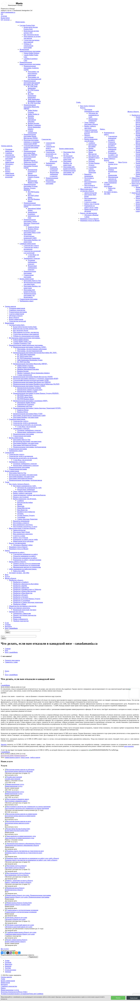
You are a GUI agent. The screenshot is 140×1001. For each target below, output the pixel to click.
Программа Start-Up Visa (32, 280)
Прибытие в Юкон (19, 604)
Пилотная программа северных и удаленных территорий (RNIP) (32, 142)
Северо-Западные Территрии (92, 170)
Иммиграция (20, 22)
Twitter (7, 960)
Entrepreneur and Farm (24, 406)
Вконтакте (8, 964)
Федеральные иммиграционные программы (30, 50)
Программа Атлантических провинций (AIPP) (30, 236)
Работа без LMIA (111, 189)
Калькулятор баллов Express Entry (31, 28)
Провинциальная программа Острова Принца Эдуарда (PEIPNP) (31, 187)
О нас (7, 623)
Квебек (90, 148)
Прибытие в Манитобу (21, 587)
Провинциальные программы (30, 272)
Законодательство (90, 193)
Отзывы (8, 624)
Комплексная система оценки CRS (31, 32)
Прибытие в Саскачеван (21, 600)
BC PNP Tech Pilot (34, 103)
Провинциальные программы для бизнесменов (30, 295)
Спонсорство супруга (31, 245)
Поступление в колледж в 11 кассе (90, 186)
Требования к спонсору (32, 258)
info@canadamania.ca (8, 12)
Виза (120, 162)
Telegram (8, 972)
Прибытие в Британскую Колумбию (26, 584)
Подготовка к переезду (89, 179)
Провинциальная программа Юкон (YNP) (32, 231)
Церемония (17, 617)
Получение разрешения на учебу (91, 110)
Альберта (91, 143)
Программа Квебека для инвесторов (67, 163)
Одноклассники (10, 970)
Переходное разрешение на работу (112, 149)
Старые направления (32, 131)
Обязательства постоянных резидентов (22, 606)
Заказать (4, 744)
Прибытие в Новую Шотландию (24, 591)
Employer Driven (33, 227)
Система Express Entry (27, 25)
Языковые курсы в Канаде (89, 218)
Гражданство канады (16, 611)
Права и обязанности (20, 619)
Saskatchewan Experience (32, 213)
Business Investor (33, 123)
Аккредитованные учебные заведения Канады (91, 131)
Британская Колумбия (92, 145)
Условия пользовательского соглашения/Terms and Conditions (22, 994)
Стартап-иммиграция (9, 161)
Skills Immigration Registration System (34, 100)
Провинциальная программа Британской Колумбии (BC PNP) (32, 82)
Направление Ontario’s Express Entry (33, 177)
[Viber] (10, 953)
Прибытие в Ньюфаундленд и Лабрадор (27, 589)
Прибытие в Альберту (21, 582)
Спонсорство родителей (9, 176)
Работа (102, 129)
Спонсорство (47, 139)
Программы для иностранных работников (33, 73)
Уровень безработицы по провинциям (26, 565)
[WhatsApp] (13, 953)
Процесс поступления (88, 136)
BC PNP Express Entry (24, 356)
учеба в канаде (35, 757)
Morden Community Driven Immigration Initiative (34, 127)
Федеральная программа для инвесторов (32, 283)
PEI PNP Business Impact (25, 399)
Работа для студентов (91, 204)
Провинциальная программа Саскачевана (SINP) (32, 204)
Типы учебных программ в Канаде (91, 123)
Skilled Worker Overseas (33, 111)
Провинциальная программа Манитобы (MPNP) (31, 106)
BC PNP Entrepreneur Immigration (32, 95)
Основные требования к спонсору (32, 262)
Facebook (8, 962)
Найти (7, 632)
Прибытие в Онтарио (20, 597)
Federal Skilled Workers (31, 53)
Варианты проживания (88, 175)
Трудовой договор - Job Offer (19, 573)
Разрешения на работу (17, 552)
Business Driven (33, 229)
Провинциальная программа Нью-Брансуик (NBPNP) (30, 153)
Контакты (8, 626)
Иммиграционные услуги (10, 990)
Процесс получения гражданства (24, 615)
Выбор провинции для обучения (90, 140)
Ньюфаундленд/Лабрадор (94, 158)
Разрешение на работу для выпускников (113, 155)
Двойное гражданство (21, 621)
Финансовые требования (92, 119)
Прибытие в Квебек (20, 586)
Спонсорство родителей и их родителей (32, 252)
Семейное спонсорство (9, 154)
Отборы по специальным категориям (28, 45)
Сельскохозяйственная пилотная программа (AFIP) (31, 147)
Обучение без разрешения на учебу (93, 115)
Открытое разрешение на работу (112, 143)
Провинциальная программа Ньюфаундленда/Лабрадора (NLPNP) (31, 159)
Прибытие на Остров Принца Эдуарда (26, 599)
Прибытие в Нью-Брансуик (22, 593)
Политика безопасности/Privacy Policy (14, 992)
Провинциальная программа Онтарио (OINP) (31, 166)
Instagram (8, 966)
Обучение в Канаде (9, 165)
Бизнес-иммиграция (9, 172)
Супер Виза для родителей (33, 255)
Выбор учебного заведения (90, 127)
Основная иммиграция (9, 150)
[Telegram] (5, 953)
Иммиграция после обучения (23, 541)
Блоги (7, 671)
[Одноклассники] (16, 953)
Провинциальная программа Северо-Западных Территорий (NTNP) (31, 222)
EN (2, 14)
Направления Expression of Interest (32, 171)
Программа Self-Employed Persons (30, 291)
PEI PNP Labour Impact (25, 397)
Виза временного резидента (90, 182)
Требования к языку (27, 301)
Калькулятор (5, 18)
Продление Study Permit (21, 532)
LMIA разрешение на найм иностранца (23, 569)
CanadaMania (5, 685)
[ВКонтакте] (2, 953)
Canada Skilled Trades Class (22, 341)
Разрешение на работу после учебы (91, 206)
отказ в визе (25, 757)
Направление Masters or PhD (33, 181)
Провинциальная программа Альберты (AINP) (31, 68)
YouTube (8, 968)
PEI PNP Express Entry (25, 395)
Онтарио (91, 161)
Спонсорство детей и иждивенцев (31, 248)
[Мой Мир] (19, 953)
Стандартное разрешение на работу (112, 138)
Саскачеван (92, 167)
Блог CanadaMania (11, 628)
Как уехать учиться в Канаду (19, 484)
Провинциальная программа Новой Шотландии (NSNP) (31, 136)
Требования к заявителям (22, 613)
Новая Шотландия (92, 153)
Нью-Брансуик (93, 156)
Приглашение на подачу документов (26, 332)
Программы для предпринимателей (34, 78)
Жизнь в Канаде (133, 111)
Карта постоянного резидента (20, 608)
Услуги (124, 162)
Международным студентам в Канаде (87, 190)
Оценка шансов (7, 146)
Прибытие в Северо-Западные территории (28, 602)
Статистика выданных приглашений (31, 41)
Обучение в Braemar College (23, 545)
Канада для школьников (88, 213)
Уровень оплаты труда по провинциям (26, 563)
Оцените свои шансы (12, 660)
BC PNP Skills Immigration (32, 87)
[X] (8, 953)
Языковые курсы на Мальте (90, 220)
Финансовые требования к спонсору (32, 267)
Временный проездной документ (24, 610)
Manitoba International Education (32, 119)
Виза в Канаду (7, 168)
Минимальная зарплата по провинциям (113, 179)
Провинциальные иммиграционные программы (30, 63)
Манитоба (92, 150)
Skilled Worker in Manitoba (33, 115)
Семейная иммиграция (28, 243)
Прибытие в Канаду (16, 580)
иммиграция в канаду (12, 757)
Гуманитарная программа (10, 157)
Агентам (4, 16)
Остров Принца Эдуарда (94, 164)
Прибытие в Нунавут (20, 595)
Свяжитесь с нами (11, 662)
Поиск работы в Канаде (17, 562)
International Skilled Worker (26, 402)
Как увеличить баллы (31, 34)
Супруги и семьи (90, 202)
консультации (129, 746)
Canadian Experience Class (22, 343)
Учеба (78, 102)
